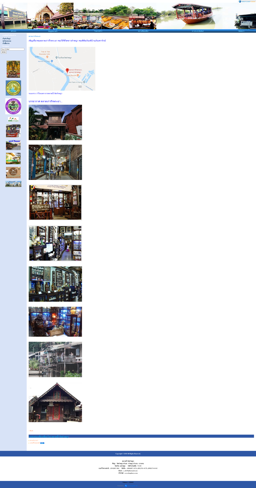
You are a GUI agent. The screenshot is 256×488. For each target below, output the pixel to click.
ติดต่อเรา (241, 31)
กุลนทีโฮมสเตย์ (35, 443)
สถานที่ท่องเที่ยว (143, 31)
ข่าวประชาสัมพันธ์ (198, 31)
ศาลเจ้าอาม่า (34, 440)
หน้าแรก (13, 31)
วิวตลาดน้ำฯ (98, 31)
